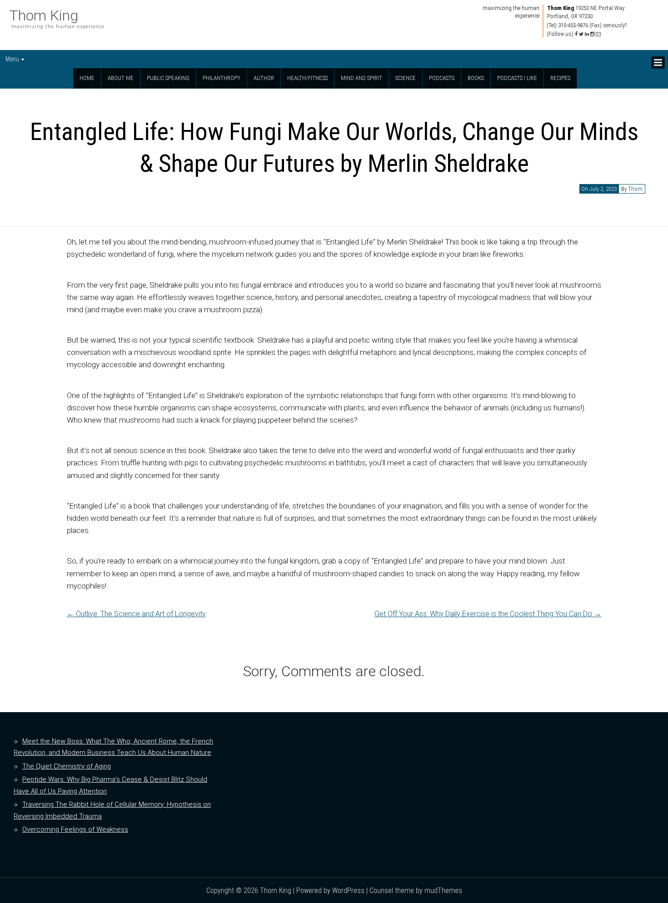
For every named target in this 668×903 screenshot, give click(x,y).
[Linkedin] (587, 34)
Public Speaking (168, 78)
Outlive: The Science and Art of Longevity (136, 613)
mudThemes (443, 890)
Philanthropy (221, 78)
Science (405, 78)
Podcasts (441, 78)
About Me (121, 78)
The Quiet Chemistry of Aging (66, 766)
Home (87, 78)
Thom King (43, 15)
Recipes (560, 78)
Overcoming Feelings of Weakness (75, 829)
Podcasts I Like (517, 78)
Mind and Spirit (361, 78)
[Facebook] (576, 34)
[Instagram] (592, 34)
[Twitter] (581, 34)
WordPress (348, 890)
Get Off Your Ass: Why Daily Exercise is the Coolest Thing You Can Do (487, 613)
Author (264, 78)
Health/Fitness (307, 78)
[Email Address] (598, 34)
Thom (635, 188)
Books (476, 78)
